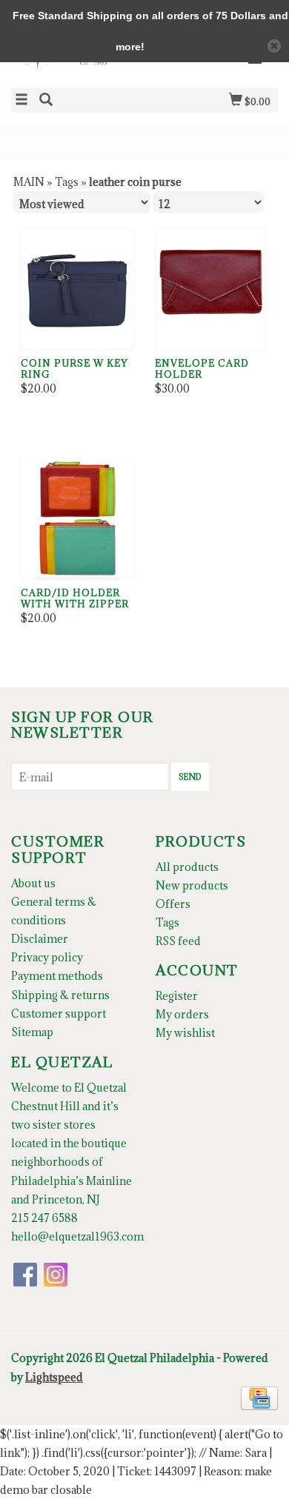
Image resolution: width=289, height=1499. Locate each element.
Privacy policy (47, 957)
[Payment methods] (259, 1396)
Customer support (58, 1013)
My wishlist (185, 1033)
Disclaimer (39, 939)
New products (192, 885)
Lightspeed (54, 1377)
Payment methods (57, 976)
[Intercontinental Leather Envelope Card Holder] (211, 289)
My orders (182, 1014)
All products (187, 867)
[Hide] (274, 46)
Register (177, 996)
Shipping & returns (60, 995)
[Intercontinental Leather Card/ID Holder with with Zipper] (76, 518)
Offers (173, 904)
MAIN (28, 182)
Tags (67, 182)
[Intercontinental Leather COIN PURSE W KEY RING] (76, 289)
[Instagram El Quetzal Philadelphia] (55, 1274)
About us (33, 883)
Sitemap (32, 1032)
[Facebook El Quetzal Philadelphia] (25, 1274)
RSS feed (178, 941)
